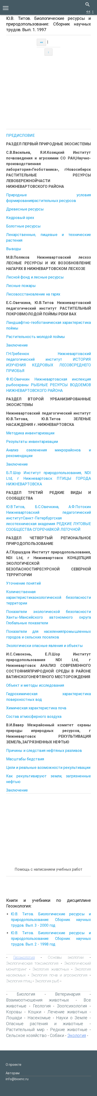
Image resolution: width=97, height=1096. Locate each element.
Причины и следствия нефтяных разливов (44, 750)
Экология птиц (19, 981)
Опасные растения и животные (44, 1023)
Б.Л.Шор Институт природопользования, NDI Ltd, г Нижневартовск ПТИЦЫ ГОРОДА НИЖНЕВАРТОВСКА (48, 478)
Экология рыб (47, 981)
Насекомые (39, 1017)
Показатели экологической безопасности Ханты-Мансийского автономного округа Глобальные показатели (48, 617)
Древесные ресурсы (25, 209)
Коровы (14, 1011)
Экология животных (50, 969)
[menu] (5, 7)
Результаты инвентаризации (32, 441)
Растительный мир (25, 1029)
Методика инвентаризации (30, 433)
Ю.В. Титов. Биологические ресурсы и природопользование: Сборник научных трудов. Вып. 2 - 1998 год (51, 938)
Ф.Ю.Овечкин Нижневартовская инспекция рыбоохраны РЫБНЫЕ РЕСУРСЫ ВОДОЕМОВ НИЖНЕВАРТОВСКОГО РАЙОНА (48, 385)
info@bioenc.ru (17, 1079)
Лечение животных (67, 1011)
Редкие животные (68, 1029)
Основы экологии (66, 957)
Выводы (13, 249)
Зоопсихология (72, 1005)
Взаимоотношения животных (37, 1000)
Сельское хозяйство (26, 1035)
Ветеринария (67, 994)
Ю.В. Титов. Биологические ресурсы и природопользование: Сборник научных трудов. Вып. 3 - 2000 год (51, 920)
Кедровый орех (20, 217)
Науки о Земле (71, 1017)
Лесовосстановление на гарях (33, 294)
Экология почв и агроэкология (59, 975)
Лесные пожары (21, 285)
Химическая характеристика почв (36, 708)
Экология (76, 1035)
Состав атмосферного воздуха (33, 716)
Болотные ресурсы (23, 226)
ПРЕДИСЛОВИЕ (20, 135)
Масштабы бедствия (25, 759)
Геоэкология (24, 957)
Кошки (34, 1011)
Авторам (13, 1073)
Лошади (14, 1017)
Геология (42, 1005)
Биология (26, 994)
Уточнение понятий (23, 583)
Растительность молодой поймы (35, 336)
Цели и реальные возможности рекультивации (48, 767)
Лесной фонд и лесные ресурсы (35, 277)
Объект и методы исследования (35, 685)
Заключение (17, 345)
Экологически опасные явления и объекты (44, 645)
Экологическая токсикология (32, 963)
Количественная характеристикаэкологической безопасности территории (48, 597)
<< (88, 11)
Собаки (57, 1035)
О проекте (13, 1064)
